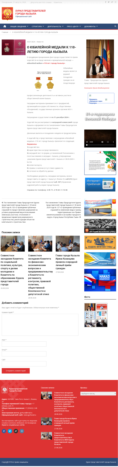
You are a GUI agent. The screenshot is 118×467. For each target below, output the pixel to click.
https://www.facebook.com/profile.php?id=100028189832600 (105, 2)
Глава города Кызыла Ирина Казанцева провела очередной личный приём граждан (41, 262)
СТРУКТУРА (37, 26)
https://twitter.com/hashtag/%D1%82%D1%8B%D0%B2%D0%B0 (108, 2)
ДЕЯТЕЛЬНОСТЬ (54, 26)
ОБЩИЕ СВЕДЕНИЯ (18, 26)
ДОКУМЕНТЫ (89, 26)
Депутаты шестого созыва (41, 2)
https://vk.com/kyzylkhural (112, 2)
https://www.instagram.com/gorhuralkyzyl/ (115, 2)
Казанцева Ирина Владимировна (96, 88)
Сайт (4, 360)
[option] (14, 267)
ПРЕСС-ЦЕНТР (73, 26)
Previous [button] (4, 268)
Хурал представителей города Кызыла (101, 462)
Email (4, 350)
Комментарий (8, 312)
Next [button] (78, 268)
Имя (4, 340)
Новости (40, 42)
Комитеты (58, 2)
